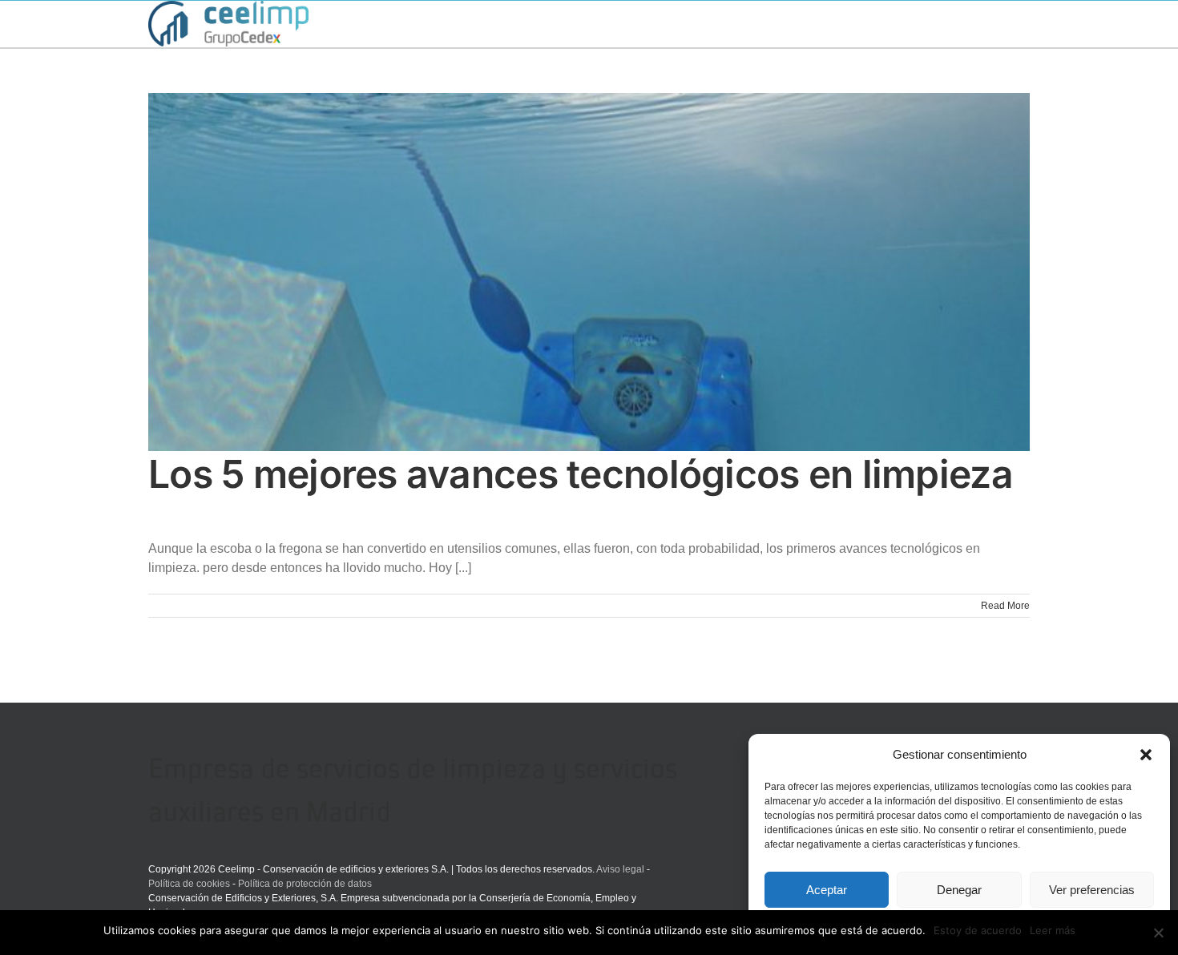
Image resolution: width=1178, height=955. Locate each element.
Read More (1005, 605)
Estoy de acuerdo (978, 930)
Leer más (1052, 930)
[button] (1146, 755)
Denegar (959, 890)
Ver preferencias (1092, 890)
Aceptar (826, 890)
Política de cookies (189, 883)
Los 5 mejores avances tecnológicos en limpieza (580, 474)
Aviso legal (620, 869)
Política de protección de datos (305, 883)
